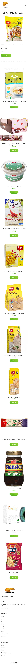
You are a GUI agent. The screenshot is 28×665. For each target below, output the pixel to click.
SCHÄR (22, 45)
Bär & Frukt (3, 616)
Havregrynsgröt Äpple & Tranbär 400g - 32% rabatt (14, 229)
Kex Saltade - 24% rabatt (14, 397)
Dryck (2, 624)
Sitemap (3, 655)
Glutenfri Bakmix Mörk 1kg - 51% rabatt (14, 355)
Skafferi (9, 45)
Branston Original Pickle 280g (14, 488)
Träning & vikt (4, 634)
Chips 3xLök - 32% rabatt (14, 572)
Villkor (2, 650)
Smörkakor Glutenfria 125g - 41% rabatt (14, 313)
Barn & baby (4, 619)
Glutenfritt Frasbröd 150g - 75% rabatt (14, 271)
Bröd (2, 621)
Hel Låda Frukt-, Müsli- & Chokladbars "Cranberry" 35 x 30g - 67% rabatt (14, 144)
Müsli (19, 45)
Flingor (2, 46)
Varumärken (14, 45)
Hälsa (2, 629)
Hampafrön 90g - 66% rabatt (14, 186)
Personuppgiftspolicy (6, 652)
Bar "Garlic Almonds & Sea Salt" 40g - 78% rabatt (14, 439)
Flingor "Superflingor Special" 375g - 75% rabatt (14, 101)
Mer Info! (6, 55)
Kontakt (3, 647)
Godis (2, 626)
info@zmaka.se (4, 608)
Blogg (2, 645)
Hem (2, 15)
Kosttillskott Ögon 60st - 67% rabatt (14, 530)
